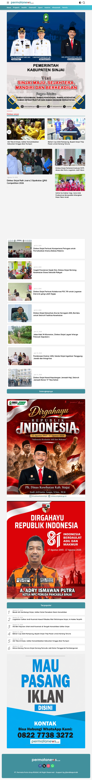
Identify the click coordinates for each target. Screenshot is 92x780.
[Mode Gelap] (80, 2)
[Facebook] (40, 766)
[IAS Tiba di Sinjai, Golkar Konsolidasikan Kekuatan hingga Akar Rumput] (26, 129)
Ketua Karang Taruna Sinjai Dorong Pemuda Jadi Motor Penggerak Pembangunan (45, 648)
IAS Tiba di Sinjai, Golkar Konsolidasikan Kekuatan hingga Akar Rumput (23, 143)
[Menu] (8, 2)
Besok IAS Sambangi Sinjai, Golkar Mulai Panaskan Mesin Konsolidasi (40, 612)
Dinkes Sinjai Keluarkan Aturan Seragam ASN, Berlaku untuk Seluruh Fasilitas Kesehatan (56, 314)
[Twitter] (44, 766)
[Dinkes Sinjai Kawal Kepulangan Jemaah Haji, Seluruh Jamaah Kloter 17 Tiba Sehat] (20, 378)
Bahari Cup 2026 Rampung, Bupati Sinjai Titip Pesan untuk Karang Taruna (66, 143)
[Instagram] (48, 766)
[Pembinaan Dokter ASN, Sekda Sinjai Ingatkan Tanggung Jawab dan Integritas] (20, 356)
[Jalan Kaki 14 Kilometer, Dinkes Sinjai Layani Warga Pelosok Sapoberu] (20, 335)
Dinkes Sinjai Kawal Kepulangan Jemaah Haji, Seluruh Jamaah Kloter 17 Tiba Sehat (56, 378)
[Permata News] (21, 2)
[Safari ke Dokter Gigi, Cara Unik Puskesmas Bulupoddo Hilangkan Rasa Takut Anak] (70, 182)
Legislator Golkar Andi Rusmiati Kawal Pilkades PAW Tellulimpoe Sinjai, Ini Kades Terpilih (47, 619)
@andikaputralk (71, 772)
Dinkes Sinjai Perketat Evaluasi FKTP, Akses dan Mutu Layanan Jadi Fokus (70, 169)
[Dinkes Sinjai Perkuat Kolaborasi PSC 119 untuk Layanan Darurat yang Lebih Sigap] (20, 292)
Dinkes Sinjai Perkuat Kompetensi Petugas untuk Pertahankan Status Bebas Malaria (54, 249)
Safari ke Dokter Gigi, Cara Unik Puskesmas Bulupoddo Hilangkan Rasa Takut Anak (69, 195)
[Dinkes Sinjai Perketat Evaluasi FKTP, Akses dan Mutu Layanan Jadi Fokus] (70, 157)
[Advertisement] (46, 219)
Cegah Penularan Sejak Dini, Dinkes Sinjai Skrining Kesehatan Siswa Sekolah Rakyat (54, 271)
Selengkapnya (46, 391)
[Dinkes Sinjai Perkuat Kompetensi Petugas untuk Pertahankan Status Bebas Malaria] (20, 249)
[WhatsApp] (52, 766)
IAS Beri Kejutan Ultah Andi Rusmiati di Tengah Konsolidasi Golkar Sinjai (41, 627)
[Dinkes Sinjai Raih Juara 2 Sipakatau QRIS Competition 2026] (29, 161)
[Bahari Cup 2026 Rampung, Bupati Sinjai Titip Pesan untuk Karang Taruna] (66, 129)
